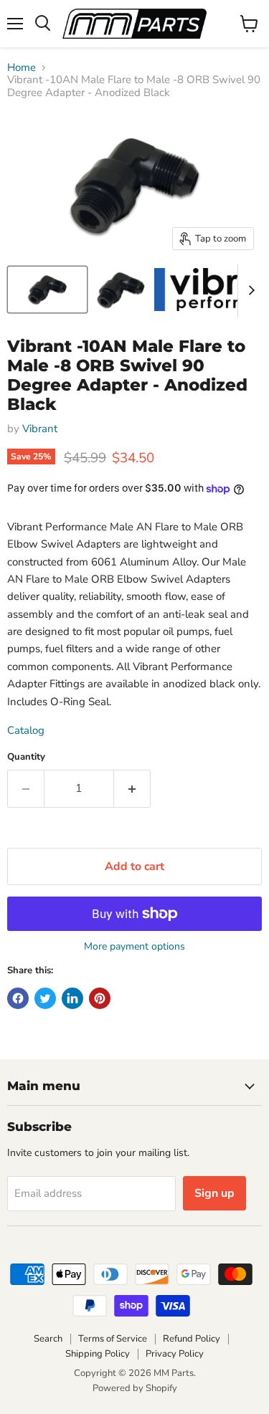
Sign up (214, 1193)
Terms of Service (112, 1338)
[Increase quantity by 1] (132, 788)
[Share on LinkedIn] (72, 998)
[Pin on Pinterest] (99, 998)
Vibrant (39, 428)
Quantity (26, 757)
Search (48, 1338)
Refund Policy (191, 1338)
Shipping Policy (97, 1353)
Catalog (25, 730)
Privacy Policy (175, 1353)
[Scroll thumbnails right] (248, 290)
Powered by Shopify (135, 1388)
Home (21, 68)
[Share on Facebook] (18, 998)
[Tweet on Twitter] (45, 998)
